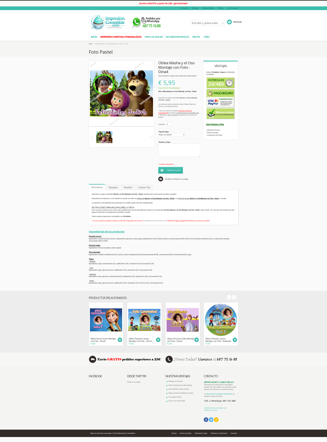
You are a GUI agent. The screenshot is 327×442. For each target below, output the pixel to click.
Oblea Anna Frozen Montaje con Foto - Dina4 (103, 340)
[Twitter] (211, 419)
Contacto (234, 433)
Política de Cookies (211, 410)
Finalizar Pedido (208, 8)
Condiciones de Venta (214, 135)
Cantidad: (161, 124)
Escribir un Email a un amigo (176, 179)
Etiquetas (113, 187)
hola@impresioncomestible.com (154, 221)
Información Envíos (213, 130)
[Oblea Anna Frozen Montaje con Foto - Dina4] (106, 320)
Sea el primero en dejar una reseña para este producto (177, 76)
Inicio (90, 44)
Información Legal (201, 433)
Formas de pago (212, 132)
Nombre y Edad (164, 142)
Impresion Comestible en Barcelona (219, 394)
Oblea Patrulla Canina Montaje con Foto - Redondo (218, 340)
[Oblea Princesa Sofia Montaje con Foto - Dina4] (183, 320)
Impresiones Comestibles (126, 433)
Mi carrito (195, 8)
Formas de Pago (185, 433)
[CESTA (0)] (229, 22)
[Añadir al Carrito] (120, 340)
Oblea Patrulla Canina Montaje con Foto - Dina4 (140, 340)
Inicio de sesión (232, 8)
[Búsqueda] (223, 23)
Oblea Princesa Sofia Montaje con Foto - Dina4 (180, 340)
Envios (174, 433)
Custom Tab (144, 187)
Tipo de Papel (163, 132)
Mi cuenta (184, 8)
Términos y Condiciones (219, 433)
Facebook (206, 419)
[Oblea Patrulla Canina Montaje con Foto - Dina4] (144, 320)
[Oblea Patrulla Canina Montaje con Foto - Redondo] (221, 320)
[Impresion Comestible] (108, 22)
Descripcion (97, 187)
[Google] (216, 419)
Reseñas (128, 187)
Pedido (220, 8)
